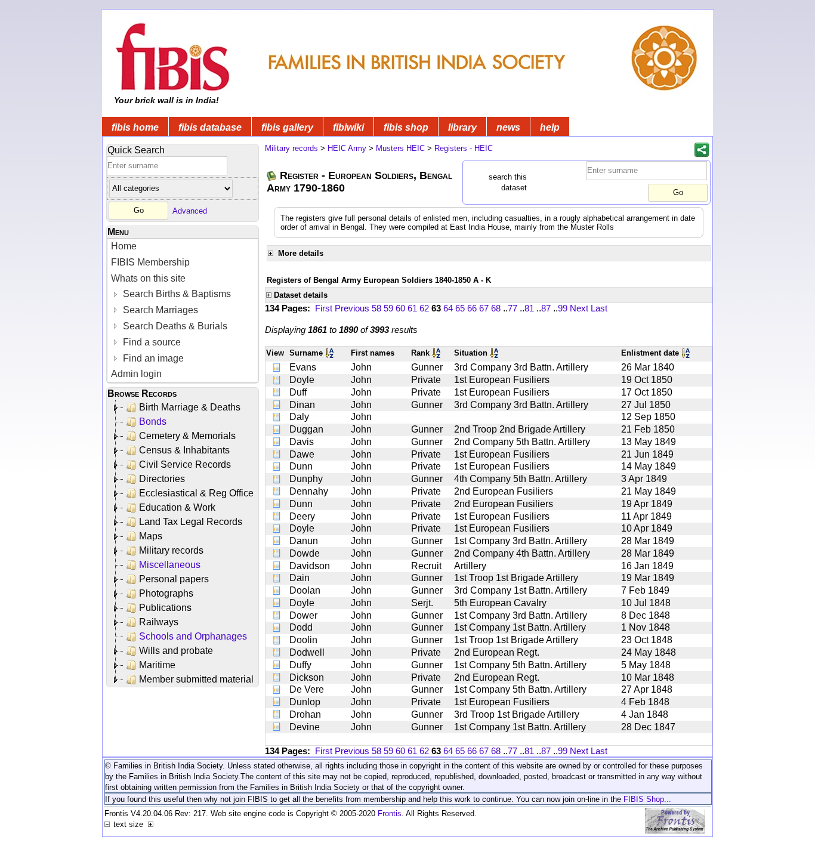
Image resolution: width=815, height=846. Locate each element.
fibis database (210, 127)
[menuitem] (182, 247)
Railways (158, 622)
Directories (162, 479)
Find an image (152, 358)
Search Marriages (159, 310)
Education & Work (177, 507)
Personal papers (174, 579)
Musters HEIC (400, 148)
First (323, 308)
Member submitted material (196, 679)
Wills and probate (176, 651)
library (462, 127)
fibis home (135, 127)
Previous (352, 308)
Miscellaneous (169, 565)
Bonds (152, 421)
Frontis (390, 813)
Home (124, 246)
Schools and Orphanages (193, 636)
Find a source (151, 342)
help (550, 127)
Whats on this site (148, 278)
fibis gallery (287, 127)
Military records (171, 550)
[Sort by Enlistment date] (686, 352)
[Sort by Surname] (330, 352)
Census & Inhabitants (184, 450)
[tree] (183, 543)
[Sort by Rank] (437, 352)
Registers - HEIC (463, 148)
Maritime (157, 665)
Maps (150, 536)
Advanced (189, 210)
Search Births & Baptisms (176, 294)
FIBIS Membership (150, 262)
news (508, 127)
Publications (165, 608)
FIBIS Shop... (647, 799)
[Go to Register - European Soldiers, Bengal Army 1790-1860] (272, 176)
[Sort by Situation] (495, 352)
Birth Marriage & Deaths (189, 407)
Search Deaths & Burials (174, 326)
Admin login (136, 374)
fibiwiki (348, 127)
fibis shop (406, 127)
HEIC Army (347, 148)
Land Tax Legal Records (190, 522)
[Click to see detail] (277, 367)
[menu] (182, 310)
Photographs (166, 593)
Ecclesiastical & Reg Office (196, 493)
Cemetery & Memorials (187, 436)
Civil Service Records (185, 464)
